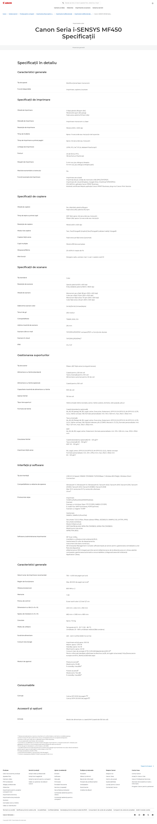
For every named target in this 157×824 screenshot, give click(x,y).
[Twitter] (148, 815)
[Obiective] (74, 8)
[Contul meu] (152, 3)
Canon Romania (8, 815)
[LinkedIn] (143, 815)
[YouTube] (152, 815)
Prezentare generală (79, 47)
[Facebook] (135, 815)
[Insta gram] (139, 815)
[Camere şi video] (65, 8)
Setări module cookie (143, 810)
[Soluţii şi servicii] (103, 8)
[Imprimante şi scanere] (91, 8)
